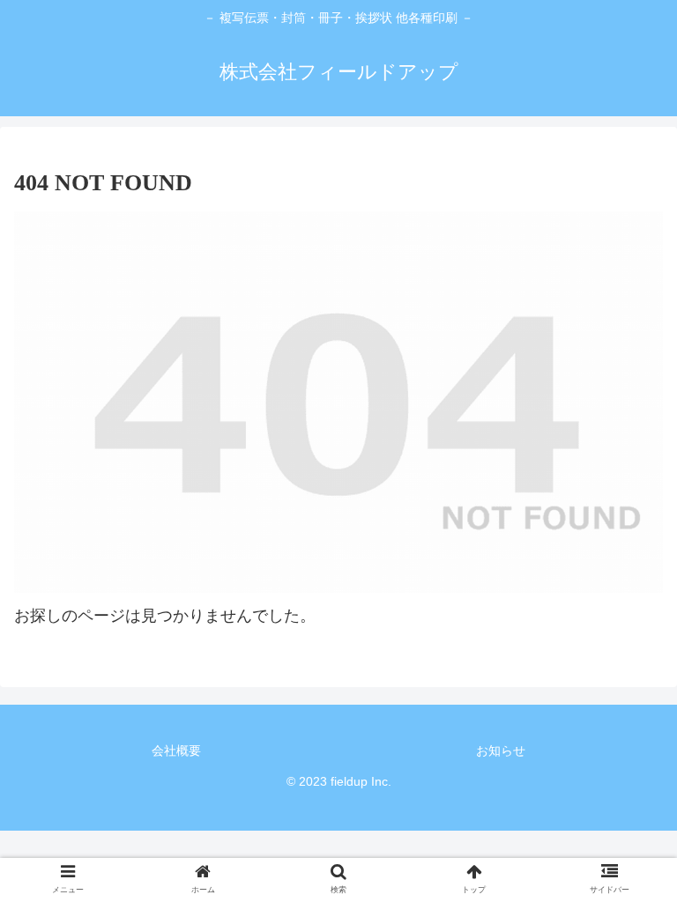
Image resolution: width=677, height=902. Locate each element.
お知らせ (500, 750)
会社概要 (176, 750)
